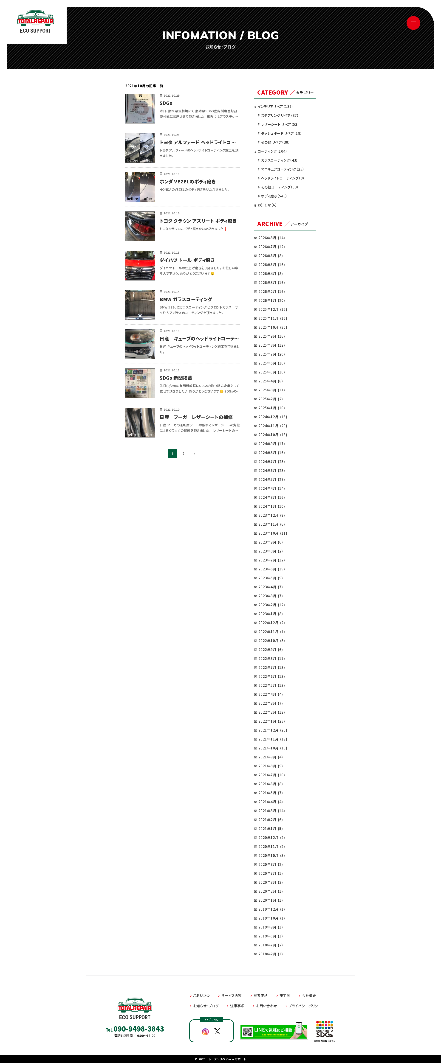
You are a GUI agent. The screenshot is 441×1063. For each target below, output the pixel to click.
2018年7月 (270, 944)
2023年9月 (270, 542)
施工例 (285, 995)
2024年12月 (272, 416)
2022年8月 (271, 658)
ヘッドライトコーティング (283, 178)
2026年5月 (271, 264)
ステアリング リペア (280, 115)
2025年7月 (271, 354)
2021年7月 (271, 774)
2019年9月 (270, 927)
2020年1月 (270, 900)
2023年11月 (271, 524)
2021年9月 (270, 756)
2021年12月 (272, 730)
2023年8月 (270, 551)
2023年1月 (270, 613)
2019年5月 (270, 936)
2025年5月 (271, 372)
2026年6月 (270, 255)
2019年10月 (271, 918)
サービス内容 (231, 995)
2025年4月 (270, 381)
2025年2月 (270, 398)
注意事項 (237, 1005)
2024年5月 (271, 479)
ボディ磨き (274, 196)
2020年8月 (270, 864)
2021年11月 (272, 739)
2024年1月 (271, 506)
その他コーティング (280, 187)
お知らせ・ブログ (206, 1005)
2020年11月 (271, 846)
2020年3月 (270, 882)
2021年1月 (270, 828)
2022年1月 (271, 721)
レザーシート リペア (280, 124)
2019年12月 (271, 909)
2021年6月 (270, 783)
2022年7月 (271, 667)
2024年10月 (272, 434)
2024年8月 (271, 452)
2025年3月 (271, 389)
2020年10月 (271, 855)
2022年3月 (270, 703)
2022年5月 (271, 685)
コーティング (272, 151)
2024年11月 (272, 425)
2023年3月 (270, 595)
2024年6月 (271, 470)
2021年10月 (272, 748)
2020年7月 (270, 873)
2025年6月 (271, 363)
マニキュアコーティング (283, 169)
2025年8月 (271, 345)
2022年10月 (271, 640)
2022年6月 (271, 676)
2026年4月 (270, 273)
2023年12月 (271, 515)
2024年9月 (271, 443)
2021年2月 (270, 819)
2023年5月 (270, 577)
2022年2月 (271, 712)
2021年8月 (270, 765)
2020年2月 (270, 891)
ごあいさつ (201, 995)
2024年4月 (271, 488)
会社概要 (309, 995)
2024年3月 (271, 497)
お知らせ (267, 204)
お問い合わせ (266, 1005)
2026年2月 (271, 291)
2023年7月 (271, 560)
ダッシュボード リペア (281, 133)
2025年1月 (271, 407)
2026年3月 (271, 282)
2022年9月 (270, 649)
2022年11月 (271, 631)
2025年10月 (272, 327)
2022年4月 (270, 694)
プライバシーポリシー (305, 1005)
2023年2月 (271, 604)
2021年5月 (270, 792)
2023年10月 (272, 533)
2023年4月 (270, 586)
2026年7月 (271, 246)
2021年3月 (271, 810)
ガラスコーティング (279, 160)
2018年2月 (270, 953)
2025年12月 (272, 309)
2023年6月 (271, 569)
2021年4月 (270, 801)
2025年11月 (272, 318)
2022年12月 (271, 622)
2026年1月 (271, 300)
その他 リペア (275, 142)
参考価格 (261, 995)
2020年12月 (271, 837)
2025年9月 (271, 336)
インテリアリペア (276, 106)
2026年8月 (271, 237)
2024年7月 (271, 461)
